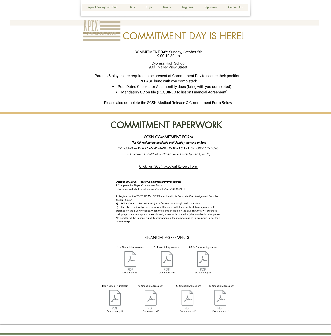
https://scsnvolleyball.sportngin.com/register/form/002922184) (151, 188)
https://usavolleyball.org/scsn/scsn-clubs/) (177, 203)
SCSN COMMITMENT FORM (168, 136)
